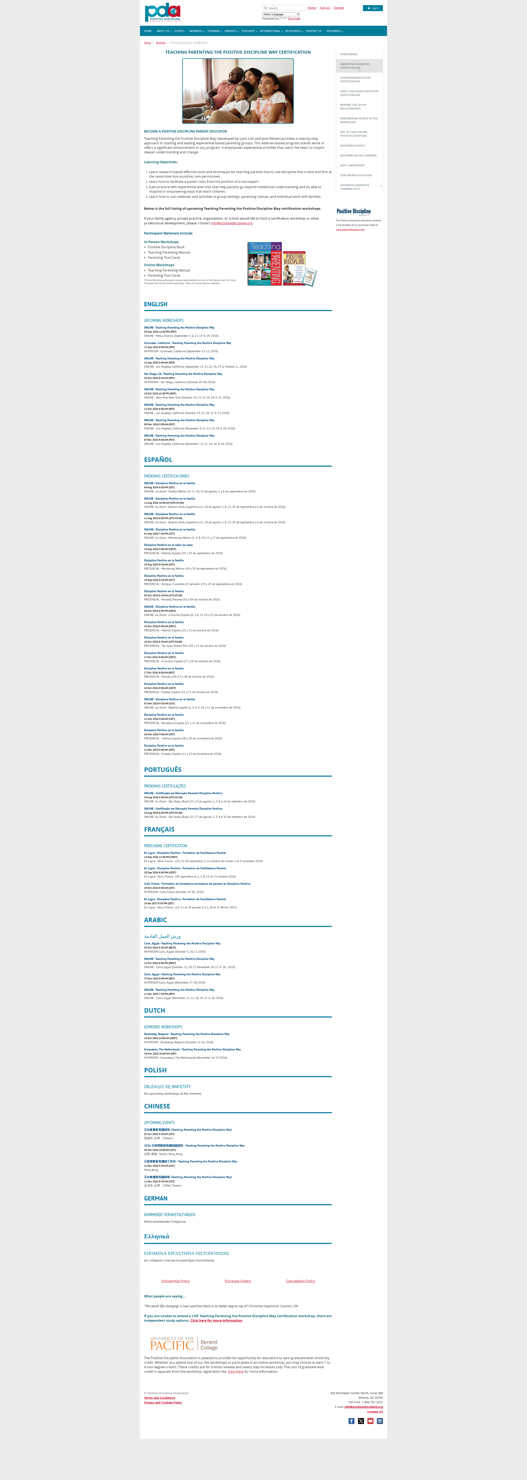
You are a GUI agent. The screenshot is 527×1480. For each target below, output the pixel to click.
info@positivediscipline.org (363, 1407)
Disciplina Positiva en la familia (164, 560)
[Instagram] (380, 1421)
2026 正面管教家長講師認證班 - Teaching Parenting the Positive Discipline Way (194, 1145)
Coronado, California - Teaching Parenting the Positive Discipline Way (187, 343)
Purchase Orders (238, 1281)
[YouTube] (370, 1421)
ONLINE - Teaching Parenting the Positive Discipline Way (179, 327)
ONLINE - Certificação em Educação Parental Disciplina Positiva (183, 793)
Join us (325, 8)
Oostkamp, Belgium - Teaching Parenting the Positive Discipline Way (187, 1034)
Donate (339, 8)
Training (160, 42)
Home (312, 8)
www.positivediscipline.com (350, 229)
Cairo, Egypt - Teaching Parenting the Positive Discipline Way (182, 943)
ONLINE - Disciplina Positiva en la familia (169, 483)
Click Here (236, 1371)
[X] (361, 1421)
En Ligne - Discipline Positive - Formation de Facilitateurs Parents (185, 853)
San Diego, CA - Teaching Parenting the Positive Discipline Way (183, 374)
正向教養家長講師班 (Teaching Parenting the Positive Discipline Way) (188, 1130)
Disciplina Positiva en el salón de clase (168, 545)
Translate (294, 18)
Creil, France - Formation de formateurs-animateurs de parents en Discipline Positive (197, 884)
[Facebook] (351, 1421)
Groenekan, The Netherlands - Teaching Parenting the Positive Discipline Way (192, 1049)
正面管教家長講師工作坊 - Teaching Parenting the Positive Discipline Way (190, 1161)
